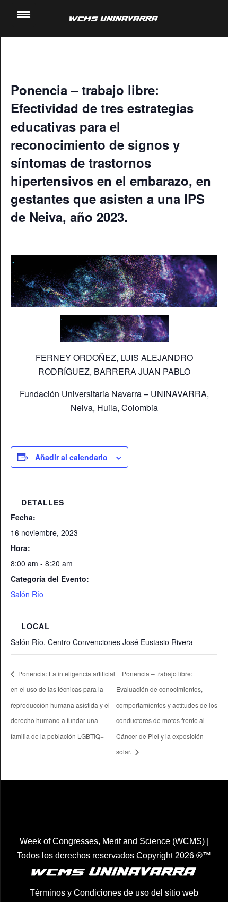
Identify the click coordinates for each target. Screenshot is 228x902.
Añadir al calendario (71, 457)
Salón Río (27, 594)
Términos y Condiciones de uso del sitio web (114, 892)
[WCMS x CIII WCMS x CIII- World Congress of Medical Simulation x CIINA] (114, 18)
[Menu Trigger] (24, 15)
